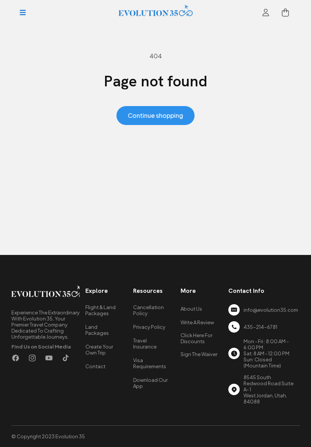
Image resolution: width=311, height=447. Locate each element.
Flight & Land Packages (100, 310)
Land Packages (97, 330)
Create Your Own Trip (99, 350)
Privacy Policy (149, 327)
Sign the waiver (199, 354)
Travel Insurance (145, 344)
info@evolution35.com (270, 310)
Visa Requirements (149, 363)
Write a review (197, 322)
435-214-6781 (260, 327)
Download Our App (150, 383)
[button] (22, 12)
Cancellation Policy (148, 310)
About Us (191, 309)
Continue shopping (155, 115)
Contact (95, 366)
